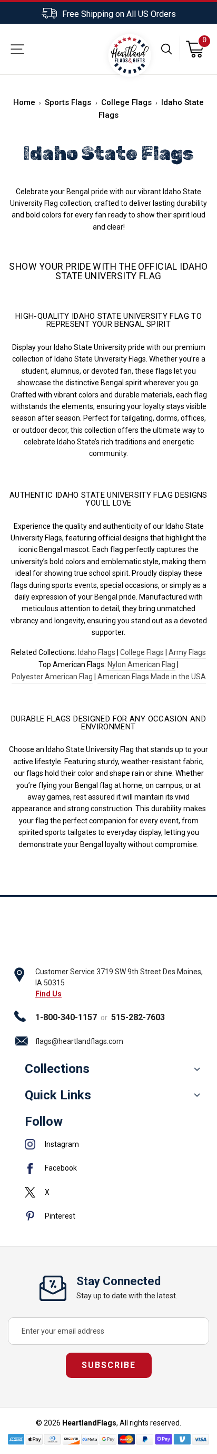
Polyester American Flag (52, 676)
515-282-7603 (138, 1017)
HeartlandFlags (89, 1423)
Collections (57, 1068)
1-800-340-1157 (66, 1017)
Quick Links (58, 1095)
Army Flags (187, 652)
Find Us (48, 994)
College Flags (126, 102)
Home (24, 102)
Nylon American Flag (141, 664)
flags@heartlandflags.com (79, 1041)
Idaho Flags (96, 652)
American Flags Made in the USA (151, 676)
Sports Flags (68, 102)
